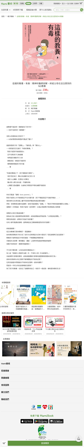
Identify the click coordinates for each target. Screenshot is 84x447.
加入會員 (70, 3)
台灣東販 (34, 106)
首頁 (2, 16)
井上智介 (34, 103)
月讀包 (22, 3)
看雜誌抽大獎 (31, 10)
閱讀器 (28, 3)
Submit (81, 10)
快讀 (40, 3)
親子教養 (11, 16)
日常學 (35, 3)
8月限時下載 (18, 10)
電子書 (16, 3)
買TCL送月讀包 (45, 10)
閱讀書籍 (57, 3)
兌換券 (76, 3)
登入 (63, 3)
